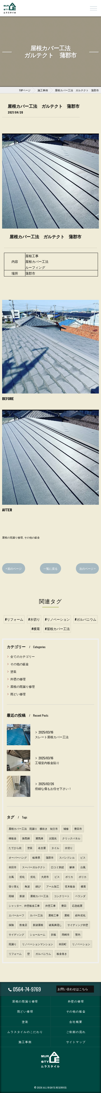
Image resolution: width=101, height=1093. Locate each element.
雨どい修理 (18, 694)
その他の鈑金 (32, 537)
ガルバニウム (43, 953)
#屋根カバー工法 (57, 628)
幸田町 (62, 944)
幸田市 (12, 867)
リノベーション (81, 944)
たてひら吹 (15, 848)
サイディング (16, 934)
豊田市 (78, 828)
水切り (69, 848)
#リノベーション (57, 619)
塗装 (13, 671)
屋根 (67, 915)
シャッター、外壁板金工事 (24, 905)
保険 (11, 925)
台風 (82, 867)
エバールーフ (16, 915)
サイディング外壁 (77, 925)
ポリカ (69, 877)
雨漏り (12, 944)
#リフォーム (14, 619)
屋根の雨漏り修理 (12, 537)
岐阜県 (36, 857)
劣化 (22, 877)
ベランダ (80, 896)
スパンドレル (67, 857)
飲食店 (23, 925)
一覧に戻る (50, 568)
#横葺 (35, 628)
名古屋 (42, 848)
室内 (77, 934)
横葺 (83, 886)
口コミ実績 (57, 867)
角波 (27, 886)
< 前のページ (14, 568)
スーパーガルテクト (33, 867)
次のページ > (87, 568)
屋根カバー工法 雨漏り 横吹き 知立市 (33, 828)
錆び (38, 886)
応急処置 (77, 905)
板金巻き (62, 953)
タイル (55, 848)
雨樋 (11, 896)
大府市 (45, 877)
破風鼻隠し (55, 925)
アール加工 (52, 886)
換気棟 (26, 838)
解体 (72, 867)
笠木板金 (70, 886)
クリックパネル (71, 838)
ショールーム (37, 934)
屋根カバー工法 (39, 896)
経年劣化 (80, 915)
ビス (82, 857)
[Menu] (93, 8)
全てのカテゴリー (22, 656)
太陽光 (53, 838)
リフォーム (15, 953)
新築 (22, 896)
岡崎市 (66, 934)
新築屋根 (38, 925)
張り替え (14, 886)
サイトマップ (76, 1042)
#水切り (34, 619)
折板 (53, 934)
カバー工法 (36, 915)
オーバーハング (18, 857)
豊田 (63, 905)
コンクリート (62, 896)
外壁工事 (50, 905)
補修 (66, 828)
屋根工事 (53, 915)
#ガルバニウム (85, 619)
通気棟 (39, 838)
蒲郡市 (50, 857)
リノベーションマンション (37, 944)
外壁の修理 (18, 679)
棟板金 (12, 838)
